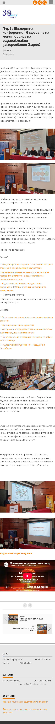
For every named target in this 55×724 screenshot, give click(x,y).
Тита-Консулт (8, 54)
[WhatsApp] (30, 605)
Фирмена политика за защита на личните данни (25, 702)
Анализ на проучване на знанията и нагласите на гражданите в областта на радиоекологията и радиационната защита (24, 275)
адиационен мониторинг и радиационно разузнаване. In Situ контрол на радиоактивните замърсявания (23, 287)
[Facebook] (25, 605)
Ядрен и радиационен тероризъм (18, 325)
